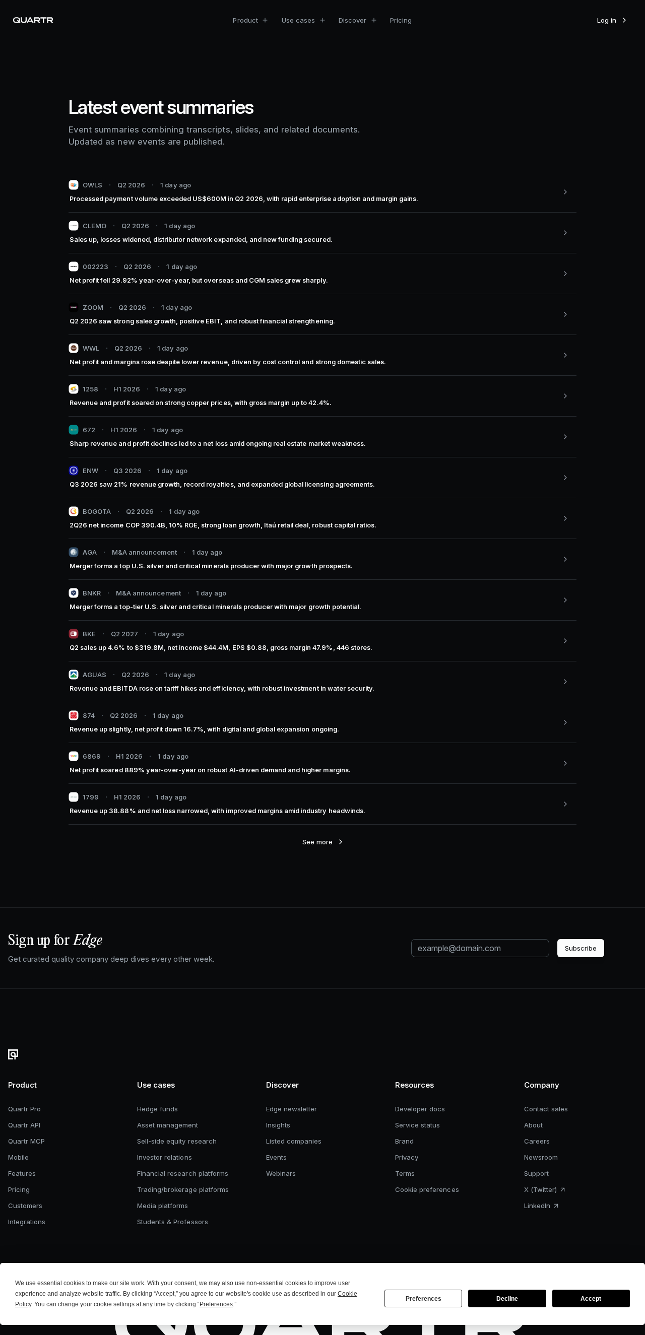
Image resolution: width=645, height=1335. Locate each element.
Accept (590, 1298)
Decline (507, 1298)
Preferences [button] (216, 1304)
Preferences (423, 1298)
